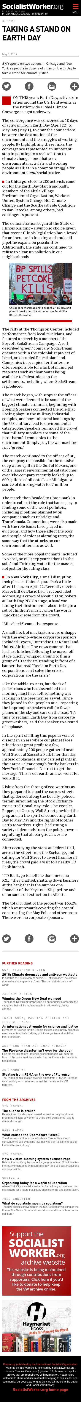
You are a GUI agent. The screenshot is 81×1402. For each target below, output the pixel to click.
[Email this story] (52, 89)
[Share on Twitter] (6, 89)
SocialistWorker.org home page (40, 1389)
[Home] (33, 6)
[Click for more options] (74, 89)
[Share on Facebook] (29, 89)
